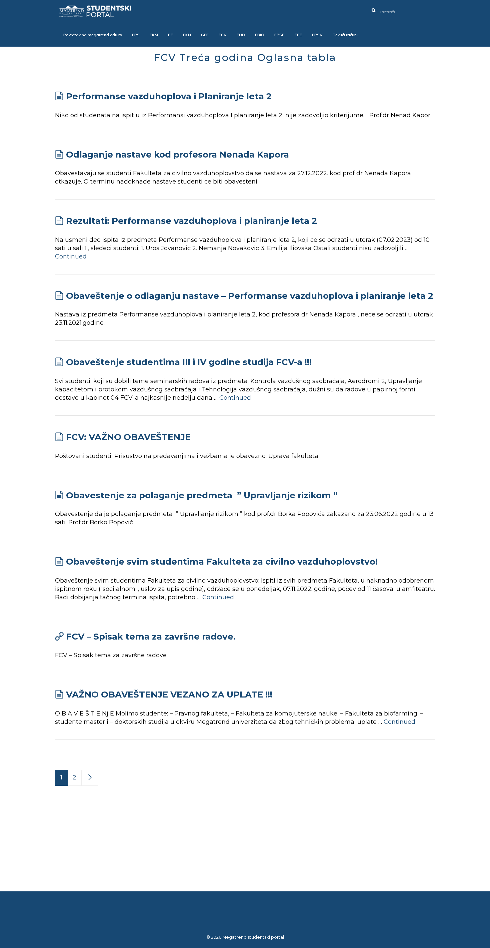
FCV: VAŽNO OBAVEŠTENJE (128, 437)
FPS (136, 34)
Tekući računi (345, 34)
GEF (205, 34)
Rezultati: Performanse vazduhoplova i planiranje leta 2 (191, 221)
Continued (71, 256)
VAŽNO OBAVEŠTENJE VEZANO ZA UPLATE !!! (169, 694)
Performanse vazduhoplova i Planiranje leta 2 (169, 96)
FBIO (259, 34)
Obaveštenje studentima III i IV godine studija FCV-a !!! (189, 362)
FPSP (279, 34)
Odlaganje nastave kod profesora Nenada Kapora (177, 154)
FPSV (317, 34)
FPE (298, 34)
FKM (154, 34)
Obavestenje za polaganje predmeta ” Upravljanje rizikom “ (202, 495)
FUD (241, 34)
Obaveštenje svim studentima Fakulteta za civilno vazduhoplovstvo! (222, 561)
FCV (223, 34)
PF (170, 34)
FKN (187, 34)
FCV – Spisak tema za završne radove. (151, 636)
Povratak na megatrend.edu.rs (92, 34)
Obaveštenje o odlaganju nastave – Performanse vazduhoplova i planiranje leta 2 (249, 295)
